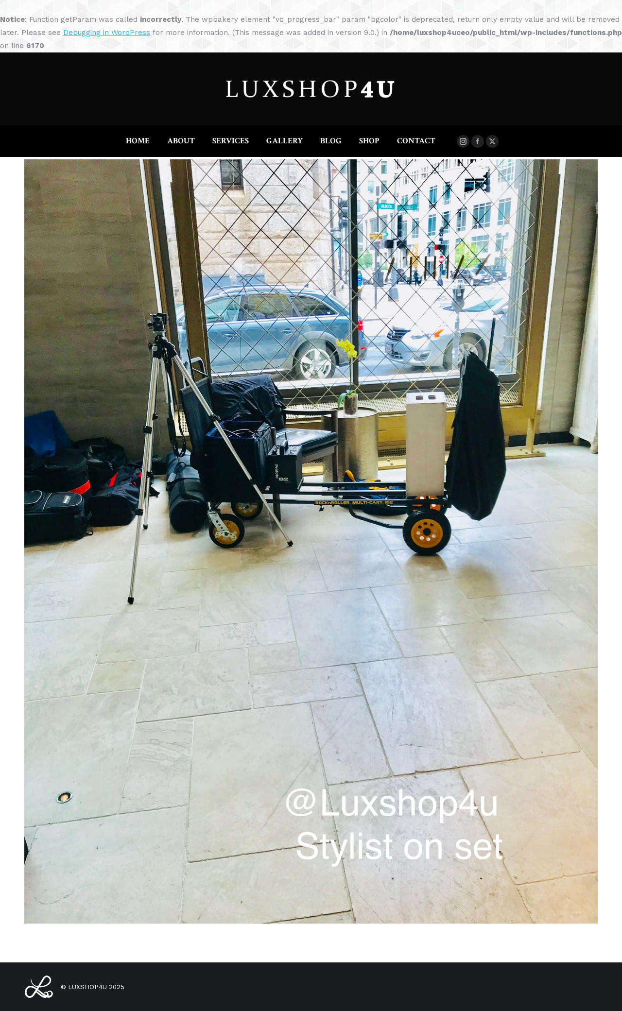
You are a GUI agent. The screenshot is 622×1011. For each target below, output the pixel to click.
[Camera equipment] (311, 541)
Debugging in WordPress (106, 32)
